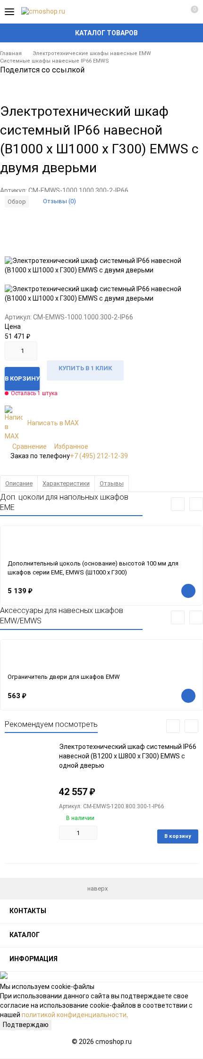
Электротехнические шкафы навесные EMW (92, 53)
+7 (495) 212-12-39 (99, 456)
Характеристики (66, 483)
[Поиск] (156, 12)
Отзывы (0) (59, 201)
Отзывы (112, 483)
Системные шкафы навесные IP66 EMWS (54, 61)
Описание (19, 483)
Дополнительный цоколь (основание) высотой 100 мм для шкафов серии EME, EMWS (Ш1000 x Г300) (93, 568)
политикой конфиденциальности (74, 1015)
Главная (11, 53)
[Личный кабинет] (172, 12)
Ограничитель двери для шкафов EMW (64, 676)
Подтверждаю (26, 1024)
